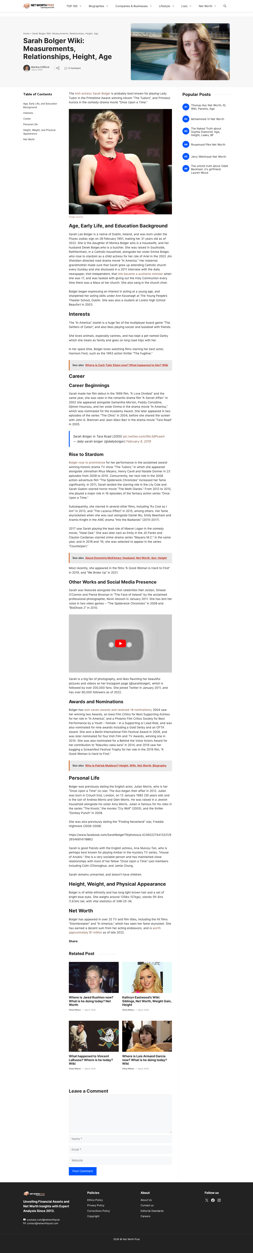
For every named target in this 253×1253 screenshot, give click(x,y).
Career (27, 118)
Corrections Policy (98, 1210)
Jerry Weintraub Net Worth (208, 156)
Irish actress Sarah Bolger (92, 93)
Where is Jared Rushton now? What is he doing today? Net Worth (91, 1001)
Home (26, 33)
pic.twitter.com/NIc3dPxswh (144, 436)
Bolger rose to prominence (87, 462)
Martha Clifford (40, 67)
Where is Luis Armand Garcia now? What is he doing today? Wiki (144, 1059)
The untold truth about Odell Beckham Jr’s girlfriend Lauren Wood (209, 169)
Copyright (93, 1216)
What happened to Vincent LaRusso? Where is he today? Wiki (91, 1059)
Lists (184, 6)
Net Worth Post (131, 1238)
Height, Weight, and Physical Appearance (39, 131)
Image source (76, 217)
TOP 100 (71, 6)
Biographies (96, 6)
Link (66, 68)
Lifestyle (164, 6)
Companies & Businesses (131, 6)
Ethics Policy (95, 1199)
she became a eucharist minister (140, 274)
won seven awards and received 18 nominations (117, 710)
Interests (28, 112)
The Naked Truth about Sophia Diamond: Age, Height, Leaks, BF (206, 132)
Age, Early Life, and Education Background (40, 105)
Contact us (147, 1205)
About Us (146, 1199)
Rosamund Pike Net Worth (208, 144)
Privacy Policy (95, 1205)
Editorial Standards (152, 1210)
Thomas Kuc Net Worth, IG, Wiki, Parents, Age (208, 107)
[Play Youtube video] (120, 643)
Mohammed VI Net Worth (207, 119)
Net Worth (205, 6)
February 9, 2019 (138, 441)
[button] (225, 6)
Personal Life (30, 124)
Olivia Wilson (75, 1010)
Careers (145, 1216)
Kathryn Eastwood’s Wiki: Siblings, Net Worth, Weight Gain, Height (146, 1001)
